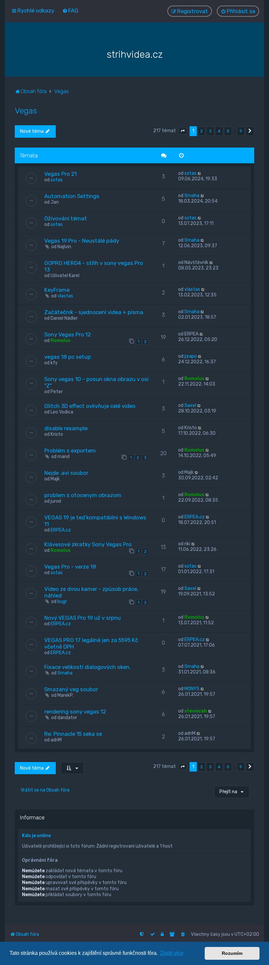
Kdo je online (36, 835)
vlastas (65, 296)
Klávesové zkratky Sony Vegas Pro (88, 544)
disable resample (66, 428)
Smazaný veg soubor (71, 689)
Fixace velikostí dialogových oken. (87, 667)
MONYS (191, 689)
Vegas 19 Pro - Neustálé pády (81, 240)
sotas (57, 180)
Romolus (61, 340)
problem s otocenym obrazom (82, 495)
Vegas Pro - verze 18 (70, 566)
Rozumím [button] (232, 953)
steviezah (195, 711)
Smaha (191, 195)
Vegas (26, 110)
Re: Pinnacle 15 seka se (73, 734)
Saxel (190, 405)
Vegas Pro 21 (60, 174)
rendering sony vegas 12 (75, 711)
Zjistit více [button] (171, 953)
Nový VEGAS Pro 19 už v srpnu (82, 617)
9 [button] (240, 131)
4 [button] (219, 131)
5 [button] (228, 131)
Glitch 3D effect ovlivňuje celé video (89, 406)
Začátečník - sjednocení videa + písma (93, 312)
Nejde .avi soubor (66, 473)
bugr (62, 601)
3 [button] (210, 131)
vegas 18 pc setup (67, 356)
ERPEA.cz (61, 530)
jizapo (190, 356)
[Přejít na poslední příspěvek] (199, 173)
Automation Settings (71, 196)
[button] (182, 131)
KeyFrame (57, 290)
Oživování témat (65, 218)
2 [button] (201, 131)
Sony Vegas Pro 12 (67, 334)
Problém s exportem (70, 450)
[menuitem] (70, 10)
